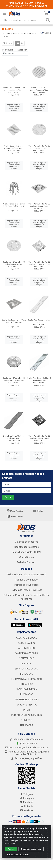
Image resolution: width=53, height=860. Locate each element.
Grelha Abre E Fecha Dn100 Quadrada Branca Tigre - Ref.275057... (14, 90)
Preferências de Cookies (18, 854)
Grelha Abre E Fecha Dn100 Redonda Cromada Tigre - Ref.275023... (14, 380)
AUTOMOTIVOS (26, 648)
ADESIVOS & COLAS (26, 637)
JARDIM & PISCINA (27, 704)
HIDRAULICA (26, 684)
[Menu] (4, 13)
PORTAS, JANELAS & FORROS (26, 715)
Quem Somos (26, 557)
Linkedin (28, 806)
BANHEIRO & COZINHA (26, 653)
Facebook (28, 802)
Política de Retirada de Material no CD (26, 574)
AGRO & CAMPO (26, 643)
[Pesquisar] (48, 20)
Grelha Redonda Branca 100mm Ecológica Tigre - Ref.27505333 (39, 90)
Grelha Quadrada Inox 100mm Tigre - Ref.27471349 (14, 321)
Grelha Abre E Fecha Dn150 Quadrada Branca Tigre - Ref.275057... (39, 206)
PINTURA (26, 709)
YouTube (28, 810)
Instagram (28, 798)
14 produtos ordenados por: (14, 50)
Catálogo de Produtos (26, 541)
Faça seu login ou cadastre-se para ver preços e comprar (13, 108)
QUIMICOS (26, 720)
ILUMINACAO (26, 694)
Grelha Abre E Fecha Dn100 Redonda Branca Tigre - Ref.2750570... (39, 148)
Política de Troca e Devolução (26, 590)
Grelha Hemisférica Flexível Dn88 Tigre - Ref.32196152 (14, 205)
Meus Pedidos (16, 511)
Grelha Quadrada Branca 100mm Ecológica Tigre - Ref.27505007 (14, 148)
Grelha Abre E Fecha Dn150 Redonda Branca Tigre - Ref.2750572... (14, 264)
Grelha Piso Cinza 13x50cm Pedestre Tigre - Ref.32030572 (14, 438)
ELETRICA (26, 663)
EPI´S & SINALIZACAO (26, 668)
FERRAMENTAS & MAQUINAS (26, 679)
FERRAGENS (26, 673)
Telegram (28, 794)
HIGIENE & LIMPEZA (26, 689)
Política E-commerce (26, 579)
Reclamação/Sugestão (26, 547)
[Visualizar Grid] (17, 43)
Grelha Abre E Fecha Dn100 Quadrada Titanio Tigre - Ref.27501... (39, 438)
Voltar (47, 33)
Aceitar (11, 849)
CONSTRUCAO (26, 658)
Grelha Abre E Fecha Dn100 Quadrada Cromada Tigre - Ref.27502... (39, 264)
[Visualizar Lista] (22, 43)
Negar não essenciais (31, 849)
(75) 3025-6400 (28, 743)
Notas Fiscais (16, 516)
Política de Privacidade (26, 584)
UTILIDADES (26, 725)
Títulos (39, 511)
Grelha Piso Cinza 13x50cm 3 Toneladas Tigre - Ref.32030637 (39, 380)
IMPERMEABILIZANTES (26, 699)
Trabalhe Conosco (26, 562)
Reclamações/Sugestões (28, 758)
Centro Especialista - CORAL (26, 552)
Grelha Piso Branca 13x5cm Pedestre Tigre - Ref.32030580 (39, 322)
